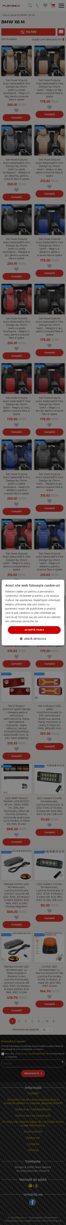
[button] (33, 639)
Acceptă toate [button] (34, 629)
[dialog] (33, 612)
